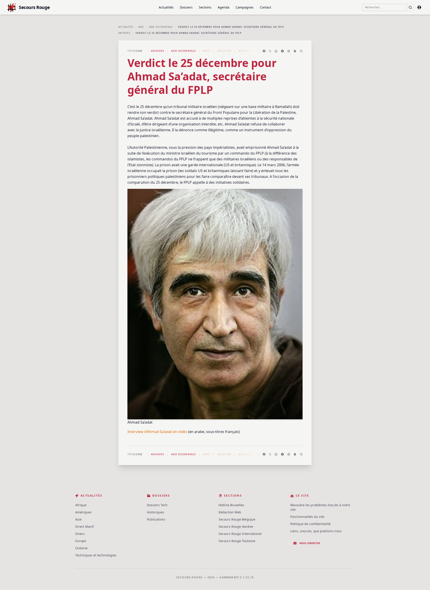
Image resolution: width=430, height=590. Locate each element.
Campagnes (245, 7)
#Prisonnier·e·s (248, 50)
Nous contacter (309, 543)
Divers (80, 534)
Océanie (81, 548)
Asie (141, 26)
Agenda (223, 7)
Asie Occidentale (161, 26)
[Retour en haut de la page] (420, 580)
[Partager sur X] (270, 51)
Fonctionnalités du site (307, 517)
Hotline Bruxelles (231, 505)
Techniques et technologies (95, 555)
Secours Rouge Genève (236, 526)
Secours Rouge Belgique (237, 519)
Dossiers (186, 7)
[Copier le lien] (301, 51)
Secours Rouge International (240, 534)
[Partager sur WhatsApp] (276, 51)
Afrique (80, 505)
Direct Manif (84, 526)
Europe (80, 541)
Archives (124, 32)
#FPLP (206, 50)
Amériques (83, 512)
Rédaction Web (230, 512)
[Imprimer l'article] (288, 51)
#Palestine (224, 50)
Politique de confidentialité (310, 524)
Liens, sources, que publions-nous (316, 531)
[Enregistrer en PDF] (295, 51)
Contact (265, 7)
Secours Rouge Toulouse (237, 541)
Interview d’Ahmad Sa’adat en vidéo (157, 431)
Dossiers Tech (157, 505)
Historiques (155, 512)
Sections (205, 7)
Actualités (166, 7)
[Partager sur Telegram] (282, 51)
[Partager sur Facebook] (264, 51)
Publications (156, 519)
